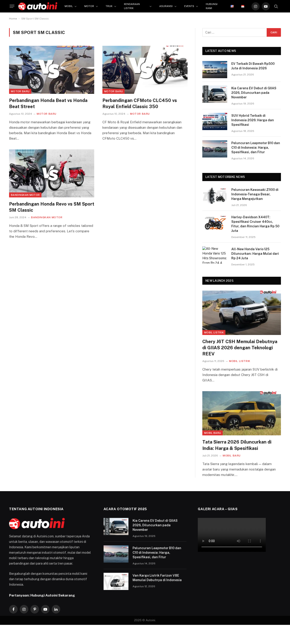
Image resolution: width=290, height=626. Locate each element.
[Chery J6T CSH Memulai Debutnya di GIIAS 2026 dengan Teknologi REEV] (241, 313)
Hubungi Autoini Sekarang (52, 595)
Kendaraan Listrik (132, 6)
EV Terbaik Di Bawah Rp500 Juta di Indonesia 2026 (253, 66)
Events (189, 6)
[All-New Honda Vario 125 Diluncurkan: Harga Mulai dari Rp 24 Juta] (214, 255)
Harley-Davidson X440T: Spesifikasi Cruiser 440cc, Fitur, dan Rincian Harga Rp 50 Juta (255, 224)
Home (13, 18)
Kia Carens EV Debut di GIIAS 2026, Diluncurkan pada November (253, 92)
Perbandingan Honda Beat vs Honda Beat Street (48, 103)
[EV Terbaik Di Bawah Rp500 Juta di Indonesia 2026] (214, 69)
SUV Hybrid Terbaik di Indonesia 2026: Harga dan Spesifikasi (252, 120)
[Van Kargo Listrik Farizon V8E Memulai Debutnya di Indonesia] (116, 581)
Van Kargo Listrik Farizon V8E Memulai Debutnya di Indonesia (157, 578)
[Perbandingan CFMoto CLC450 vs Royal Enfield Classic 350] (145, 70)
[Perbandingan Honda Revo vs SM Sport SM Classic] (51, 173)
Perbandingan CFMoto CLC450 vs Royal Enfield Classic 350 (139, 103)
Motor (89, 6)
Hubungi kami (212, 6)
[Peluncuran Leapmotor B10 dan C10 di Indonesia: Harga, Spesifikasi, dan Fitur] (214, 149)
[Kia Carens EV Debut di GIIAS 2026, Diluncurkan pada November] (214, 94)
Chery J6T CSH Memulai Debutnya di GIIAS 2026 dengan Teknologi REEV (239, 348)
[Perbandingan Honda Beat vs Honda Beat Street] (51, 70)
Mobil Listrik (214, 332)
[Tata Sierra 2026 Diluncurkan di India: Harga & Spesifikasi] (241, 413)
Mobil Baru (212, 433)
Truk (109, 6)
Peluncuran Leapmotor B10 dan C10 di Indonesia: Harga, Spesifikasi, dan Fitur (255, 147)
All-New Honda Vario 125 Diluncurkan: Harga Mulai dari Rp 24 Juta (255, 253)
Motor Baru (20, 91)
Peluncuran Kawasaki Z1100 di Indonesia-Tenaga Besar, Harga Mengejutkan (254, 194)
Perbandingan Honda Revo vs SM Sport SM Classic (51, 207)
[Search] (276, 6)
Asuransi (166, 6)
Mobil (69, 6)
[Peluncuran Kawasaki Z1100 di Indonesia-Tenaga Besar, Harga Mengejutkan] (214, 195)
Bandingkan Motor (25, 195)
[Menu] (12, 6)
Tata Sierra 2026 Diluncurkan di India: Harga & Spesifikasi (236, 445)
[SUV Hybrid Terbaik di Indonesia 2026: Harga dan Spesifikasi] (214, 121)
